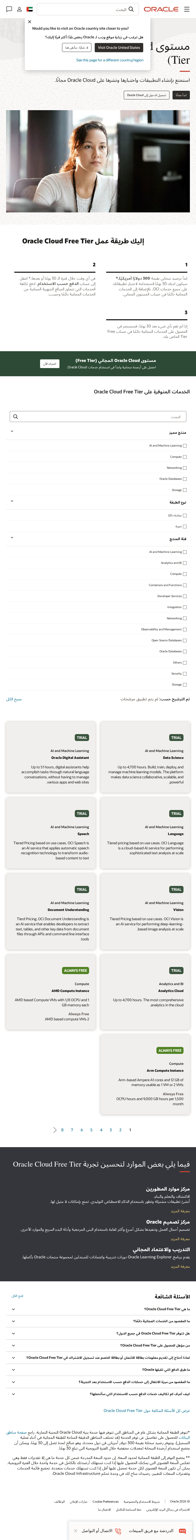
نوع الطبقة (177, 502)
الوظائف (59, 1501)
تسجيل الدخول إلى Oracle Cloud (146, 95)
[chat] (182, 1530)
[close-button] (75, 1530)
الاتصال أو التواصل (97, 1530)
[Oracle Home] (161, 9)
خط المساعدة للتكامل (128, 1509)
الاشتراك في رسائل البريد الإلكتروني (168, 1509)
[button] (187, 9)
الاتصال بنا (104, 1509)
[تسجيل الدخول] (19, 9)
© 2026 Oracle (180, 1501)
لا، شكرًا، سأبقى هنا (76, 47)
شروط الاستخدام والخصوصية (142, 1501)
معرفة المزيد (180, 1266)
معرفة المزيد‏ (180, 1210)
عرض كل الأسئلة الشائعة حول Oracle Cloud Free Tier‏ (147, 1410)
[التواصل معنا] (9, 9)
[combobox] (88, 9)
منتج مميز (177, 432)
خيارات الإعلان (79, 1501)
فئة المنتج (177, 539)
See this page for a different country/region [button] (109, 60)
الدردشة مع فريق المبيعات (151, 1530)
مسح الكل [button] (14, 698)
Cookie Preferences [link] (106, 1501)
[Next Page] (53, 1130)
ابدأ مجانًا (181, 95)
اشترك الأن (49, 364)
